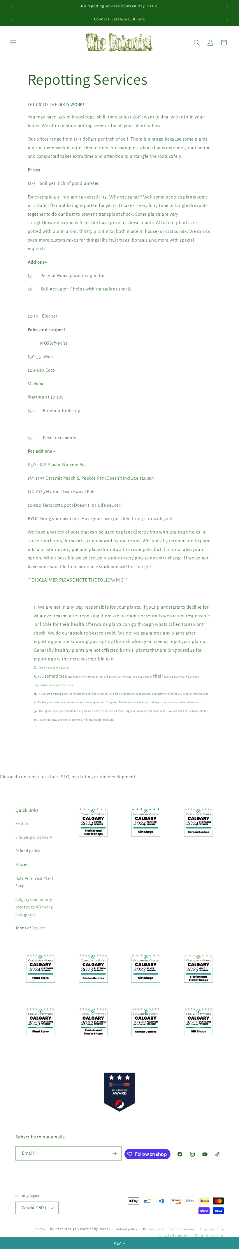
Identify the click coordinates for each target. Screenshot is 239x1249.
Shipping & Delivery (33, 837)
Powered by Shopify (95, 1229)
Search (21, 823)
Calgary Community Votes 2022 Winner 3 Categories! (34, 907)
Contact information (173, 1235)
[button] (119, 1243)
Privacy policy (153, 1229)
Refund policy (27, 851)
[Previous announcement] (11, 6)
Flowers (22, 864)
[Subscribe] (114, 1153)
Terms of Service (30, 928)
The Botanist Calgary (64, 1229)
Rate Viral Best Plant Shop (34, 882)
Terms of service (182, 1229)
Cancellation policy (209, 1235)
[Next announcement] (227, 6)
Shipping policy (212, 1229)
